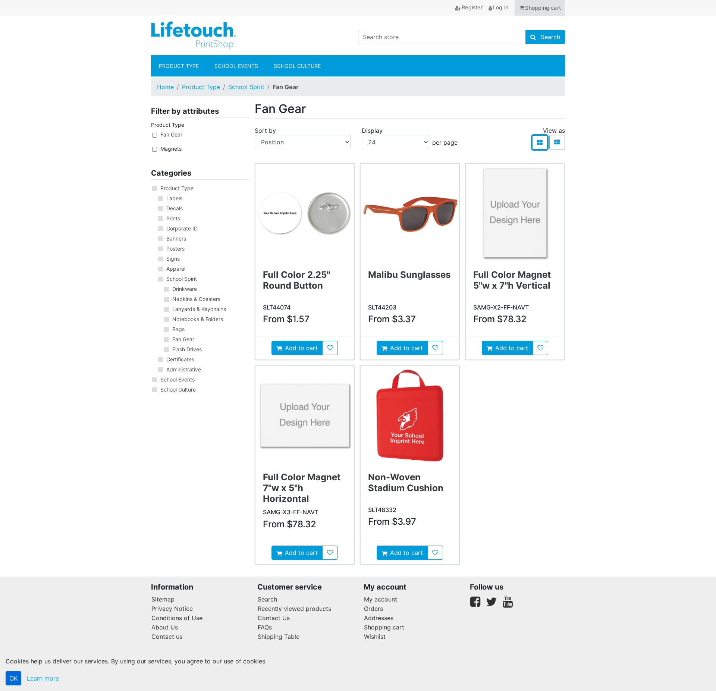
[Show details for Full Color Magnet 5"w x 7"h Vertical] (515, 213)
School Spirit (246, 87)
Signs (173, 258)
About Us (164, 627)
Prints (173, 218)
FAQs (265, 627)
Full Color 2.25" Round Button (296, 280)
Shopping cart (384, 627)
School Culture (178, 389)
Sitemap (163, 599)
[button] (540, 8)
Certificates (180, 359)
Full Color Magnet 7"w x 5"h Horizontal (301, 488)
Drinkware (184, 289)
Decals (174, 208)
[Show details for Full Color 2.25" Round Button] (304, 213)
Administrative (183, 369)
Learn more (43, 678)
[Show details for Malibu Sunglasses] (410, 213)
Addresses (378, 618)
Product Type (201, 87)
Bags (178, 329)
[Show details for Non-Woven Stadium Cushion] (410, 415)
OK (13, 678)
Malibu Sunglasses (409, 274)
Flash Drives (187, 349)
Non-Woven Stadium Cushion (405, 482)
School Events (177, 379)
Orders (373, 608)
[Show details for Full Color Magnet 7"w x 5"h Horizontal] (304, 415)
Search (267, 599)
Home (165, 87)
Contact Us (274, 618)
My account (380, 599)
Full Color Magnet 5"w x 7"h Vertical (512, 280)
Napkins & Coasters (196, 299)
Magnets (171, 148)
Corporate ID (182, 228)
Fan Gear (171, 134)
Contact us (166, 636)
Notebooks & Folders (197, 319)
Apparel (175, 269)
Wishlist (375, 636)
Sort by (265, 130)
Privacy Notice (172, 608)
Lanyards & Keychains (199, 309)
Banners (176, 238)
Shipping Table (278, 636)
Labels (174, 198)
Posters (175, 248)
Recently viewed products (294, 608)
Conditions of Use (176, 618)
